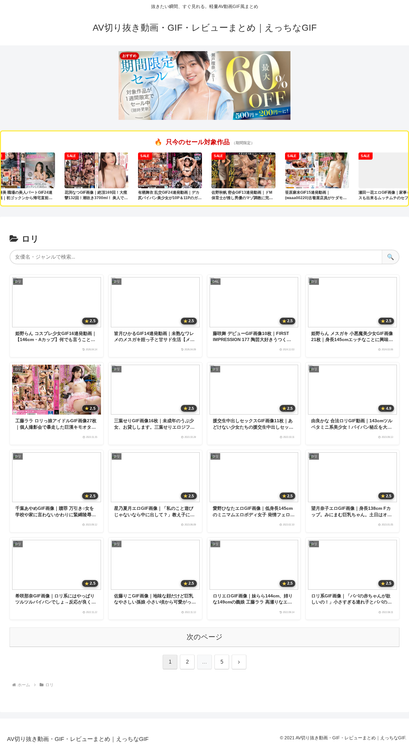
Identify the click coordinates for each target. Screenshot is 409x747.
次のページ (205, 637)
